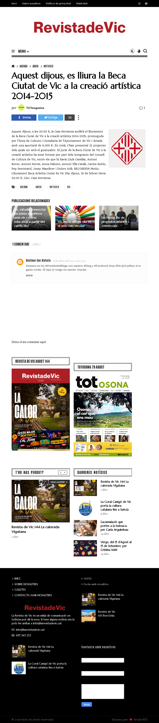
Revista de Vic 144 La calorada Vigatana (115, 483)
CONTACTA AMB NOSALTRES (33, 595)
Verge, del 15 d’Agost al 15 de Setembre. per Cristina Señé (116, 546)
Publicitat (82, 3)
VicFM (87, 578)
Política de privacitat (58, 3)
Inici (14, 3)
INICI (17, 578)
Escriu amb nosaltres (96, 584)
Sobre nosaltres (31, 3)
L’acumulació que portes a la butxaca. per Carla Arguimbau (114, 525)
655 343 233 (23, 635)
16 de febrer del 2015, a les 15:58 (69, 260)
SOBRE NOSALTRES (26, 584)
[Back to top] (149, 713)
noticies (48, 66)
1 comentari (20, 244)
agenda (23, 66)
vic (69, 186)
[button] (23, 51)
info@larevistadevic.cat (30, 629)
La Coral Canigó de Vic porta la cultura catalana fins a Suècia (116, 505)
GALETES (20, 589)
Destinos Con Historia (38, 260)
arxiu (35, 66)
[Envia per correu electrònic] (70, 117)
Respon (29, 275)
